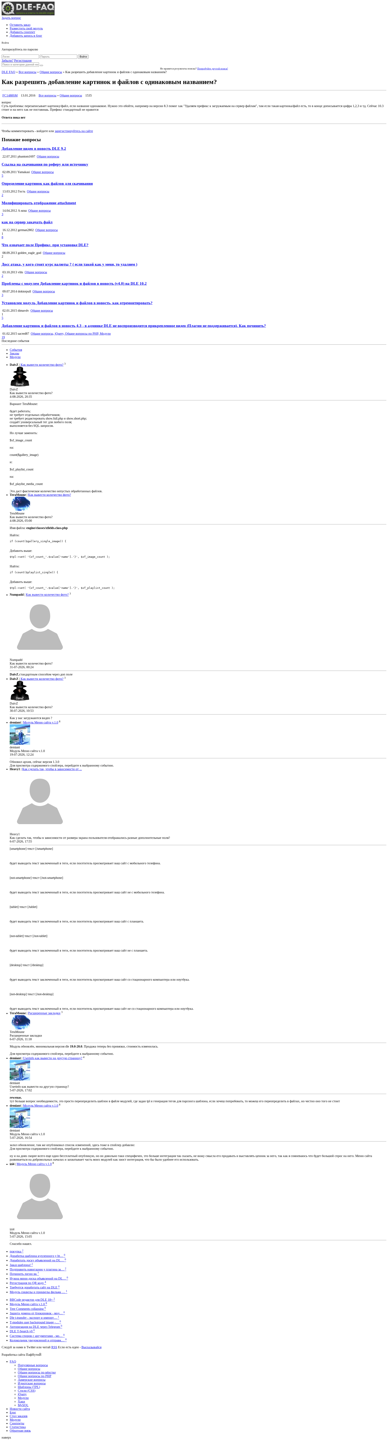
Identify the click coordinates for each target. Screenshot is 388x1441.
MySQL (23, 1405)
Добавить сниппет (22, 32)
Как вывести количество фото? (42, 364)
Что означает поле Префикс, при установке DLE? (45, 245)
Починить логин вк (24, 1274)
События (16, 349)
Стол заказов (18, 1416)
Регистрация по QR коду (28, 1283)
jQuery (22, 1394)
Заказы (14, 353)
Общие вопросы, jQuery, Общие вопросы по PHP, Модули (71, 333)
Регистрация (23, 60)
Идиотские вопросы (32, 1383)
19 (3, 337)
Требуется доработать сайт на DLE (35, 1287)
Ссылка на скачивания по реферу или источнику (45, 164)
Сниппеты (17, 1423)
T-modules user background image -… (35, 1322)
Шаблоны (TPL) (29, 1387)
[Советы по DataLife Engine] (28, 14)
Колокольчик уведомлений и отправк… (38, 1340)
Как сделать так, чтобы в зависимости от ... (52, 769)
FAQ (13, 1361)
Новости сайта (20, 1408)
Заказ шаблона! (21, 1265)
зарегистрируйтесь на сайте (74, 131)
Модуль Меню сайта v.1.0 (40, 722)
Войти (83, 56)
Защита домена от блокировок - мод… (37, 1313)
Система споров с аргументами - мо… (37, 1336)
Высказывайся (91, 1347)
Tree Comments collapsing (28, 1309)
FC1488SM (10, 95)
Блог (13, 1412)
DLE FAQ (8, 72)
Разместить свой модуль (26, 28)
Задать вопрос (11, 18)
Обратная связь (20, 1430)
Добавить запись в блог (26, 35)
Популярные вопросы (33, 1365)
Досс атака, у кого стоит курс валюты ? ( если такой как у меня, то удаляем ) (69, 264)
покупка (16, 1251)
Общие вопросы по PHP (34, 1376)
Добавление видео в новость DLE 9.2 (34, 148)
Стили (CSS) (26, 1390)
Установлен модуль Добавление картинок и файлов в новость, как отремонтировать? (77, 303)
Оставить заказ (20, 24)
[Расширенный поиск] (41, 65)
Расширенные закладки (44, 1013)
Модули (15, 357)
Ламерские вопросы (31, 1379)
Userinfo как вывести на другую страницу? (52, 1058)
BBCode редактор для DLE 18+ (32, 1299)
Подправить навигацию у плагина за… (38, 1269)
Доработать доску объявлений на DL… (38, 1260)
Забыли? (7, 60)
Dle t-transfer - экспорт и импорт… (34, 1317)
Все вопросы (27, 72)
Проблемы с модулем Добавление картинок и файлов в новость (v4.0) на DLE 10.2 (74, 283)
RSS (54, 1347)
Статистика (18, 1427)
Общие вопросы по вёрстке (37, 1372)
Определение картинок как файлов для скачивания (47, 183)
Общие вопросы (51, 72)
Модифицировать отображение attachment (39, 203)
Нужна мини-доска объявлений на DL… (39, 1278)
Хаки (21, 1401)
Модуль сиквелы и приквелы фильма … (38, 1292)
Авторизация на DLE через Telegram (36, 1326)
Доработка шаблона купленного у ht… (37, 1256)
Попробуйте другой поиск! (212, 68)
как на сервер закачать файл (27, 222)
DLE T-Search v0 (22, 1331)
